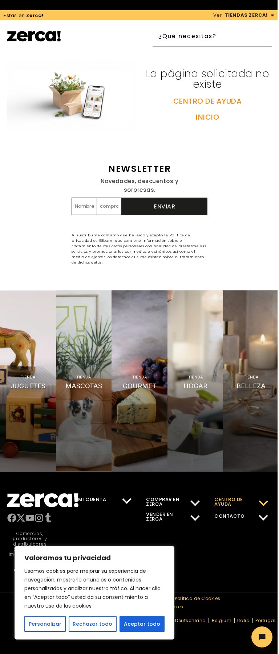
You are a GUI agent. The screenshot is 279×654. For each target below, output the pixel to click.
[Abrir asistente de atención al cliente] (261, 636)
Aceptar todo (142, 624)
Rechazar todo (92, 624)
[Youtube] (30, 518)
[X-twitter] (21, 518)
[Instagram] (39, 518)
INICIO (207, 117)
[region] (94, 592)
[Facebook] (12, 518)
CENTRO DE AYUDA (207, 101)
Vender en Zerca (159, 516)
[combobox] (216, 36)
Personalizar (45, 624)
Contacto (229, 516)
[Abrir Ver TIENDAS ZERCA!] (272, 15)
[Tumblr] (48, 518)
